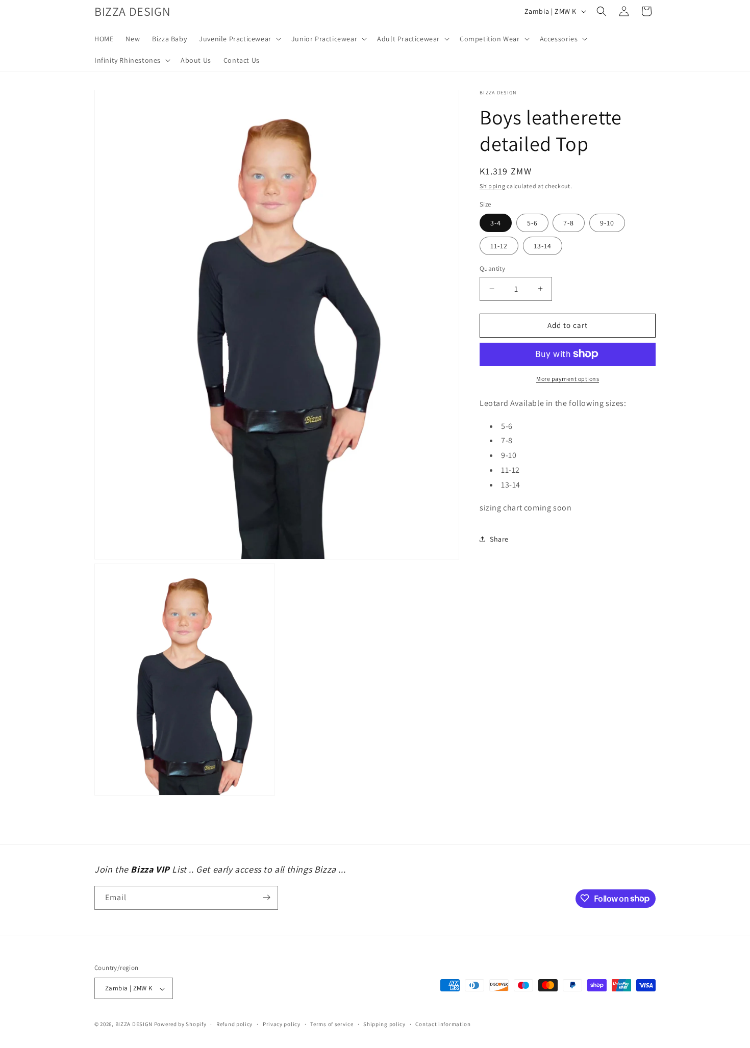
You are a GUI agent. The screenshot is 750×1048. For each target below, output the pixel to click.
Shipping (493, 186)
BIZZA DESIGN (134, 1024)
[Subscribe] (266, 897)
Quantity (492, 268)
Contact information (442, 1024)
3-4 (495, 222)
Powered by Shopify (180, 1024)
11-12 (499, 245)
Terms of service (331, 1024)
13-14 (543, 245)
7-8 (568, 222)
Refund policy (234, 1024)
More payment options (567, 378)
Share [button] (499, 538)
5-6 (532, 222)
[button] (239, 38)
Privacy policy (282, 1024)
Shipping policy (384, 1024)
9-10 (607, 222)
